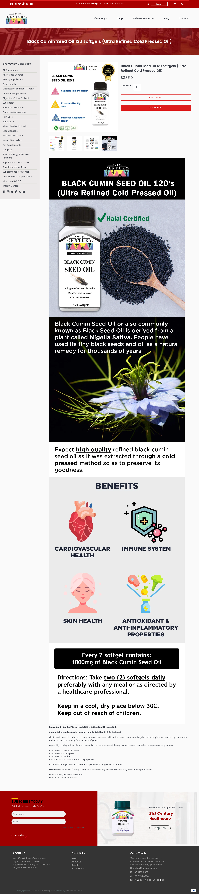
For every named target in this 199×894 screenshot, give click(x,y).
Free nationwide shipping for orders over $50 (99, 3)
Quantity (126, 85)
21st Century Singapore (43, 890)
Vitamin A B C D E (12, 181)
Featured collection (13, 107)
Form (81, 827)
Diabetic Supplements (14, 93)
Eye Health (8, 102)
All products (78, 868)
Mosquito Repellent (13, 135)
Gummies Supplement (15, 112)
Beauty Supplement (13, 79)
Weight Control (11, 185)
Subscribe (19, 835)
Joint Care (8, 121)
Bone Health (9, 84)
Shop (120, 18)
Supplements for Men (14, 167)
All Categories (10, 70)
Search (75, 858)
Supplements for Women (16, 171)
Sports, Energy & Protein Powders (16, 156)
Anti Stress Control (13, 74)
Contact (183, 18)
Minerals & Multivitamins (15, 126)
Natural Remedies (12, 140)
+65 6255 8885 (140, 872)
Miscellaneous (10, 131)
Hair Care (8, 116)
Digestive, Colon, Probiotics (17, 98)
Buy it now (155, 107)
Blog (166, 18)
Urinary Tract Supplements (17, 176)
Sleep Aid (7, 149)
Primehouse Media (74, 890)
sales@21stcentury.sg (145, 868)
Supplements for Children (16, 162)
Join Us (75, 865)
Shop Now (160, 828)
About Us (76, 861)
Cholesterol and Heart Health (18, 88)
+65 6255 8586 (141, 876)
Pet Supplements (12, 145)
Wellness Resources (143, 18)
